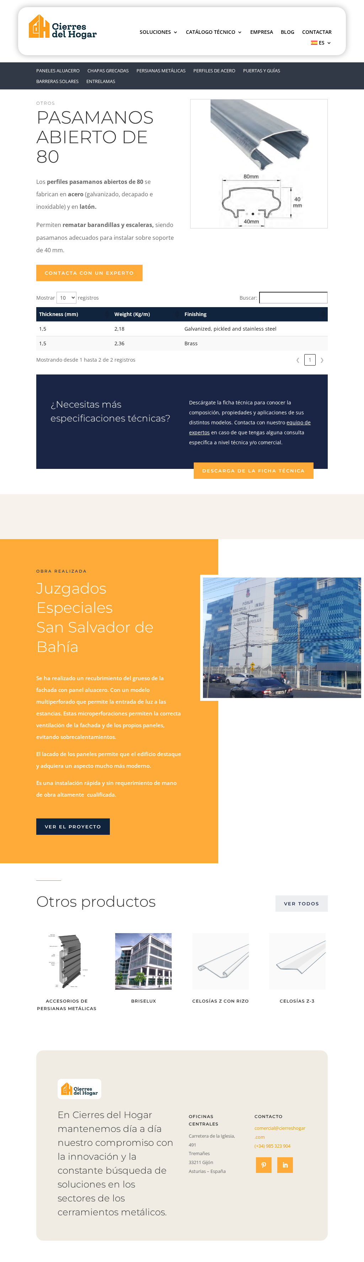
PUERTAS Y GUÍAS (261, 71)
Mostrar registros (67, 297)
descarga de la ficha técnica (253, 471)
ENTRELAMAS (100, 81)
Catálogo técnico (210, 32)
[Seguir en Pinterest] (264, 1165)
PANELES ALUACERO (58, 71)
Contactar (317, 32)
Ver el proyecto (73, 826)
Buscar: (248, 297)
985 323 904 (272, 1146)
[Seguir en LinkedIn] (285, 1165)
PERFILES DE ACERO (214, 71)
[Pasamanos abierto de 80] (259, 226)
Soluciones (155, 32)
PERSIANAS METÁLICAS (161, 71)
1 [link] (310, 359)
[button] (107, 314)
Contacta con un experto (89, 273)
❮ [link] (298, 359)
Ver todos (301, 903)
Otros (45, 103)
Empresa (261, 32)
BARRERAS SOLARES (57, 81)
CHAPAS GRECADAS (108, 71)
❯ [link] (322, 359)
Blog (287, 32)
